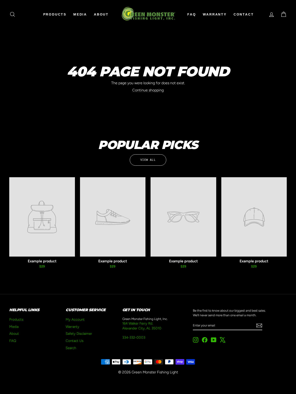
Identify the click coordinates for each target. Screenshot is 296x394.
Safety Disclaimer (79, 334)
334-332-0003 (133, 337)
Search (71, 348)
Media (80, 14)
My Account (75, 319)
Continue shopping (148, 90)
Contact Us (74, 341)
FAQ (191, 14)
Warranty (214, 14)
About (101, 14)
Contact (244, 14)
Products (54, 14)
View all (148, 159)
